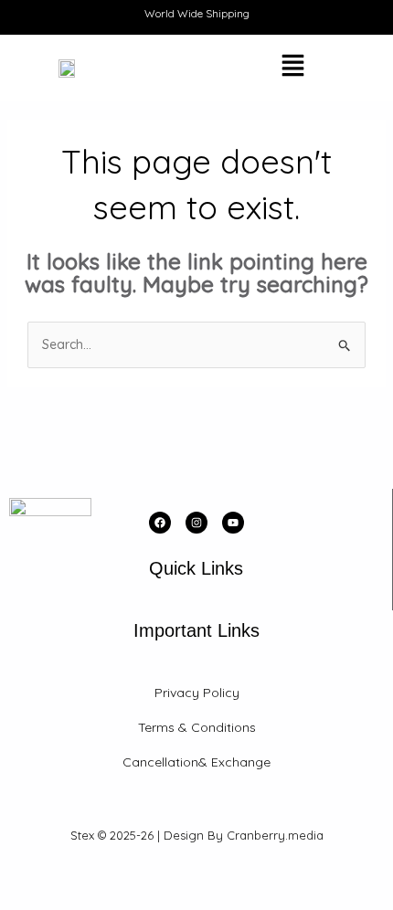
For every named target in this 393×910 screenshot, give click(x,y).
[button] (244, 67)
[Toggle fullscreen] (58, 876)
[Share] (98, 876)
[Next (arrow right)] (58, 901)
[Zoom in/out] (18, 876)
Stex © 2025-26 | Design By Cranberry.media (197, 835)
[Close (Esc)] (139, 876)
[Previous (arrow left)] (18, 901)
